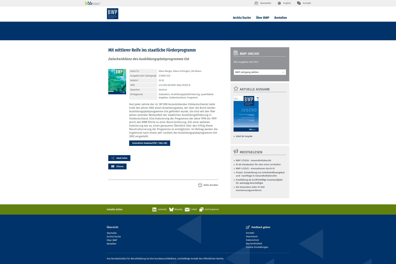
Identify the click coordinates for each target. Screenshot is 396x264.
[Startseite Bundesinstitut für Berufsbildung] (168, 3)
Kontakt (250, 232)
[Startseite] (112, 13)
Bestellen (280, 18)
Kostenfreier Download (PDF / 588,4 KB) (149, 143)
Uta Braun (196, 71)
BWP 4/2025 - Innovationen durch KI (255, 168)
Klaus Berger (165, 71)
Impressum (252, 236)
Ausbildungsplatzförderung (185, 94)
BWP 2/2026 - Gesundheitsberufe (253, 160)
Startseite (112, 233)
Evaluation (164, 94)
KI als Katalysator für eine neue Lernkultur (258, 164)
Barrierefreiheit (254, 243)
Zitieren (119, 166)
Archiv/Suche (242, 18)
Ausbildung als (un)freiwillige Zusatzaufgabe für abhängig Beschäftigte (259, 181)
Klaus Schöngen (181, 71)
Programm (192, 97)
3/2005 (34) (164, 75)
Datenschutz (252, 240)
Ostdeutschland (177, 97)
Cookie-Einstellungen (257, 247)
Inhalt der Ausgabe (244, 136)
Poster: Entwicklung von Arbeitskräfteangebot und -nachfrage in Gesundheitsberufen (260, 174)
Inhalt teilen (121, 158)
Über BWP (262, 18)
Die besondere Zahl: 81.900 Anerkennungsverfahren (250, 189)
